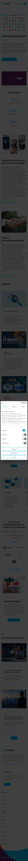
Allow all (14, 449)
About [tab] (22, 406)
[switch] (24, 434)
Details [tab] (14, 406)
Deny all (14, 457)
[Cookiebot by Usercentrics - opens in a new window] (20, 403)
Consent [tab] (5, 406)
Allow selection (14, 453)
